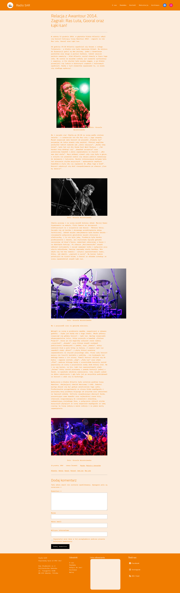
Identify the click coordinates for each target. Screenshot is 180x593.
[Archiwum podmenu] (159, 5)
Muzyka (82, 465)
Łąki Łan (80, 471)
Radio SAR (23, 5)
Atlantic (54, 471)
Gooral (67, 471)
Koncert (73, 471)
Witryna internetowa (60, 530)
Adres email (56, 522)
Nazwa (53, 513)
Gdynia (61, 471)
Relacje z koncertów (93, 465)
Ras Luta (88, 471)
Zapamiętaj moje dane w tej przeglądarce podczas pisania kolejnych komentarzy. (79, 540)
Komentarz (56, 491)
